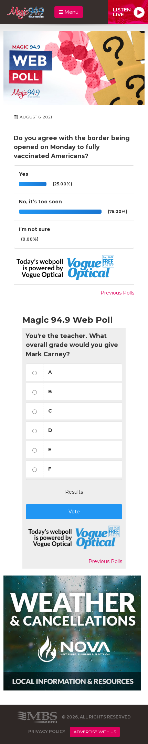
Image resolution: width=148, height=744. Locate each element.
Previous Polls (117, 293)
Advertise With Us (95, 731)
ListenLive (122, 12)
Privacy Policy (46, 731)
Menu (70, 12)
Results (74, 492)
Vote (74, 512)
